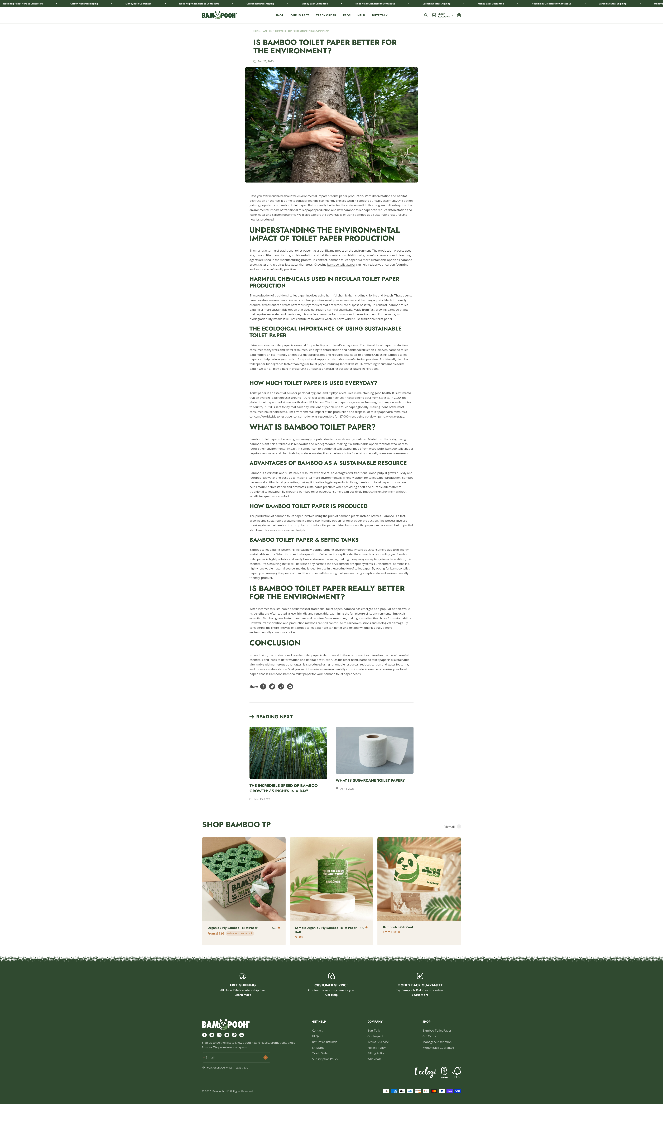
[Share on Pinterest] (281, 686)
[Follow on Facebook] (204, 1035)
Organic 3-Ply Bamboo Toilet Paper (233, 928)
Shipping (318, 1048)
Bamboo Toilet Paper (436, 1030)
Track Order (326, 15)
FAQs (347, 15)
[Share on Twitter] (272, 686)
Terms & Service (378, 1042)
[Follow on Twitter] (211, 1035)
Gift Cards (429, 1036)
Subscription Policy (325, 1059)
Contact (317, 1030)
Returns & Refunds (324, 1042)
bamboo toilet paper (341, 264)
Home (256, 30)
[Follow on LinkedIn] (241, 1035)
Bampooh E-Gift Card (398, 927)
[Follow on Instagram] (219, 1035)
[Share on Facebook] (263, 686)
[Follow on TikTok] (234, 1035)
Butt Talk (379, 15)
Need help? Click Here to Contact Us (113, 3)
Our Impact (299, 15)
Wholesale (374, 1059)
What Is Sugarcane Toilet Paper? (370, 780)
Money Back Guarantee (438, 1048)
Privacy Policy (376, 1048)
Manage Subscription (436, 1042)
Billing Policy (376, 1053)
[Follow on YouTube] (226, 1035)
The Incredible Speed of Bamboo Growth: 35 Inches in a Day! (283, 788)
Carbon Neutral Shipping (174, 3)
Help (361, 15)
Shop (280, 15)
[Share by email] (290, 686)
